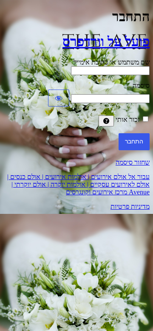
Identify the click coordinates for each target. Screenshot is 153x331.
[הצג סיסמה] (58, 98)
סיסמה (141, 85)
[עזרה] (106, 120)
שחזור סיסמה (133, 162)
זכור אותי (127, 119)
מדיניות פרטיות (130, 206)
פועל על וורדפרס (106, 41)
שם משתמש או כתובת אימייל (112, 62)
